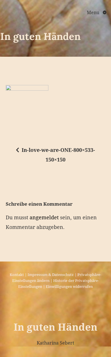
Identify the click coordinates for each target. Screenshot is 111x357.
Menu (93, 12)
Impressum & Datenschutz (51, 274)
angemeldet (44, 217)
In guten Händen (40, 36)
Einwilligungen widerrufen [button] (69, 286)
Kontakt (17, 274)
